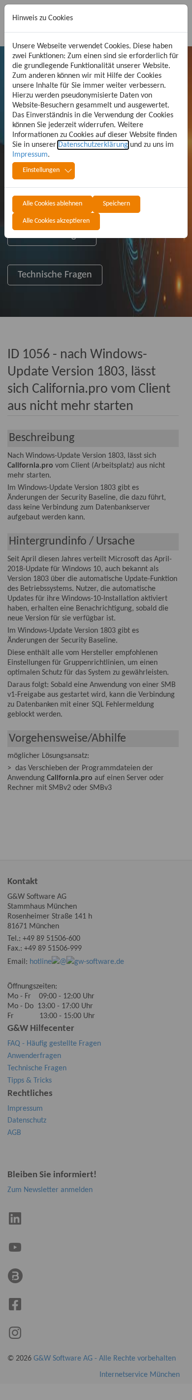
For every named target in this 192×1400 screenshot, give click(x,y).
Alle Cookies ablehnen (52, 203)
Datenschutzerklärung (93, 145)
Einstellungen (41, 170)
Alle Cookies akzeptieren (56, 221)
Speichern (116, 203)
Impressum (30, 155)
